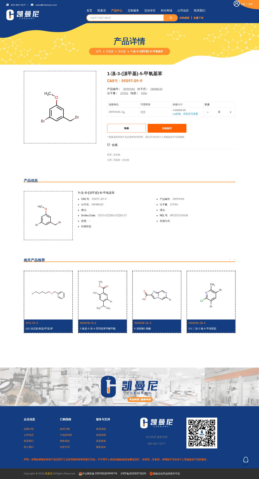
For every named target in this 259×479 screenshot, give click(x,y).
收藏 (114, 145)
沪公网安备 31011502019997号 (99, 473)
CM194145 (129, 89)
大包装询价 (66, 434)
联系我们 (199, 10)
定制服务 (133, 10)
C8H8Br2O (156, 89)
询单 (126, 128)
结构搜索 (184, 17)
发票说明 (101, 434)
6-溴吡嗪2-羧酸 (142, 328)
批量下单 (199, 17)
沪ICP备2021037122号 (133, 473)
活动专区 (150, 10)
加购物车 (167, 128)
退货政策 (101, 440)
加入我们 (29, 446)
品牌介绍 (29, 428)
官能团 (109, 51)
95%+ (144, 93)
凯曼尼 (101, 10)
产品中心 (116, 10)
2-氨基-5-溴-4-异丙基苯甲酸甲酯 (98, 328)
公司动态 (183, 10)
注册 (243, 4)
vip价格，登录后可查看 (185, 113)
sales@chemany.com (46, 5)
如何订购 (65, 428)
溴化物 (121, 51)
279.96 (124, 93)
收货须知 (101, 428)
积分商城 (166, 10)
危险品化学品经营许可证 (166, 473)
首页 (89, 10)
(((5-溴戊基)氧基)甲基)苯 (39, 328)
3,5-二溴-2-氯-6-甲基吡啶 (202, 328)
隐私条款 (101, 446)
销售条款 (65, 440)
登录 (250, 4)
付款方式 (65, 446)
